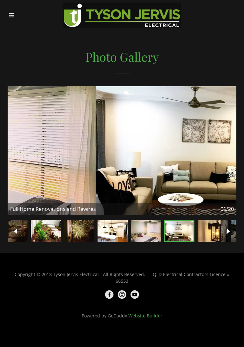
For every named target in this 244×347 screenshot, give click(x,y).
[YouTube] (134, 294)
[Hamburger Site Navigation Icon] (18, 15)
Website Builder (145, 316)
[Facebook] (109, 294)
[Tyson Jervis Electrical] (122, 15)
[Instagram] (122, 294)
